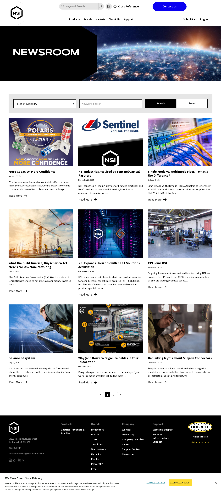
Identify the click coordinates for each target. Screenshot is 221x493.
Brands (87, 19)
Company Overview (133, 439)
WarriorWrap (98, 449)
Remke (95, 459)
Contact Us (170, 6)
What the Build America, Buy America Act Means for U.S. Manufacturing (38, 265)
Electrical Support (163, 429)
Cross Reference (128, 6)
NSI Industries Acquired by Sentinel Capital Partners (109, 173)
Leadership (128, 434)
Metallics (96, 454)
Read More (15, 195)
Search (160, 103)
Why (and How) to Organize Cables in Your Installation (108, 360)
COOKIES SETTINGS (156, 482)
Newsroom (128, 454)
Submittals (190, 19)
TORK (94, 439)
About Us (114, 19)
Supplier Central (131, 449)
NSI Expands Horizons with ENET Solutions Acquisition (109, 265)
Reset (192, 103)
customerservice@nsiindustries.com (26, 453)
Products (74, 19)
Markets (100, 19)
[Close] (215, 482)
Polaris (95, 434)
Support (128, 19)
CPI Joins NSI (157, 263)
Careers (126, 444)
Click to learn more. (200, 442)
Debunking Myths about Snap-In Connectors (180, 358)
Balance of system (22, 358)
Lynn (94, 469)
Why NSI (126, 429)
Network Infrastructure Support (161, 438)
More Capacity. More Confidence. (32, 171)
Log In (204, 19)
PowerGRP (97, 463)
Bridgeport (97, 429)
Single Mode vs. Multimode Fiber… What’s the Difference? (178, 173)
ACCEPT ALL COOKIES (180, 482)
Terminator (98, 444)
